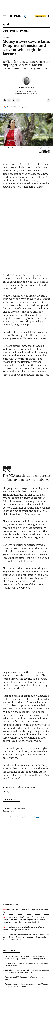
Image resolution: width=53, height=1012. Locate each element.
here (37, 817)
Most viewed (9, 951)
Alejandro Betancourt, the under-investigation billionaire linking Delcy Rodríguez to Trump (27, 971)
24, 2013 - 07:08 (29, 91)
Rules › (47, 800)
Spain (7, 24)
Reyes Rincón (26, 87)
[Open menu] (5, 16)
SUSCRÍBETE (40, 16)
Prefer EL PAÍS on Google (15, 107)
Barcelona (14, 31)
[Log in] (48, 16)
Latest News (24, 31)
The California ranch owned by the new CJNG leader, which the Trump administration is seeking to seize (25, 957)
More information (8, 811)
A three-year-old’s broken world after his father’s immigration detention (24, 928)
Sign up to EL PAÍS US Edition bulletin (20, 787)
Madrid (5, 31)
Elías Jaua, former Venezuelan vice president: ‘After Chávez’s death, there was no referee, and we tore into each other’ (26, 937)
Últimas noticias (10, 905)
